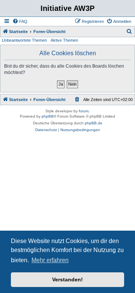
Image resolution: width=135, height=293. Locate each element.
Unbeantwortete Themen (24, 40)
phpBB (48, 116)
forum (83, 111)
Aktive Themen (64, 40)
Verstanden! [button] (67, 279)
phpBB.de (93, 123)
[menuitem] (19, 21)
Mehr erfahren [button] (50, 260)
